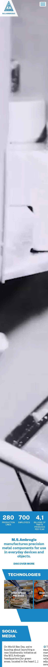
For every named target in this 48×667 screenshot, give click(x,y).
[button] (6, 615)
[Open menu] (42, 4)
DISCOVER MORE (24, 563)
